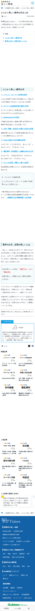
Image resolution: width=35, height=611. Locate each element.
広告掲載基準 (25, 594)
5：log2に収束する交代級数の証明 (13, 140)
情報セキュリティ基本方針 (11, 594)
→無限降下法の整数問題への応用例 (18, 197)
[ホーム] (2, 8)
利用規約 (19, 588)
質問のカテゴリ (14, 575)
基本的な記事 (7, 531)
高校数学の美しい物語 (12, 8)
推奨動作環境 (7, 598)
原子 (28, 554)
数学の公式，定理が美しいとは (16, 41)
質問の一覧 (24, 575)
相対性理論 (6, 557)
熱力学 (15, 554)
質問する (5, 579)
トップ (5, 575)
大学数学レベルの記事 (23, 541)
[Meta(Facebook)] (32, 346)
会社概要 (5, 588)
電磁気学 (22, 554)
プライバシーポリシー (9, 591)
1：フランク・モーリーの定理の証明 (14, 95)
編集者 (12, 588)
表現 (9, 566)
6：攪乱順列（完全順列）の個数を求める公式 (17, 151)
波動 (9, 554)
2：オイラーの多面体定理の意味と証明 (14, 106)
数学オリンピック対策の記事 (11, 538)
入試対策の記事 (18, 531)
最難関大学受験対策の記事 (11, 534)
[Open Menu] (32, 3)
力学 (4, 554)
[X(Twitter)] (29, 346)
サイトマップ (17, 598)
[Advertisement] (17, 65)
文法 (4, 566)
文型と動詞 (16, 566)
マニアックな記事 (8, 541)
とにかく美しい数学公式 (13, 38)
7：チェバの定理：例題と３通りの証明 (14, 162)
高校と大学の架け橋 (18, 557)
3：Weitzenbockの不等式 (10, 117)
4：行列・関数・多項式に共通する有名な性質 (17, 129)
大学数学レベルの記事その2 (11, 545)
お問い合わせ (28, 598)
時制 (23, 566)
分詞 (28, 566)
